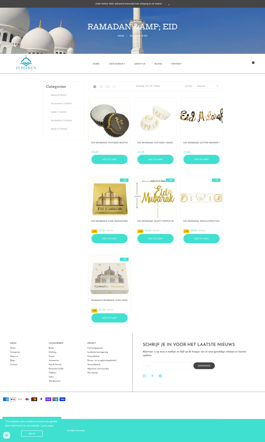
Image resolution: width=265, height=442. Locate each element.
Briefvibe (63, 430)
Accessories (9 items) (61, 103)
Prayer (52, 356)
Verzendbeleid (93, 365)
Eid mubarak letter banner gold (201, 142)
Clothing (52, 352)
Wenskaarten (55, 381)
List (114, 86)
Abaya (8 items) (58, 95)
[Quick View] (98, 105)
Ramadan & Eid (56, 369)
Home (121, 35)
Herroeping (92, 373)
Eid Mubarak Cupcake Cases (155, 142)
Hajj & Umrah (55, 365)
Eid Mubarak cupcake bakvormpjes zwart (109, 142)
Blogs (12, 360)
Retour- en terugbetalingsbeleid (101, 360)
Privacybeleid (93, 356)
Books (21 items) (59, 129)
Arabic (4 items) (58, 112)
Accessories (54, 360)
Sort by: (188, 86)
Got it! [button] (32, 433)
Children (52, 373)
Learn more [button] (47, 425)
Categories (56, 86)
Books (51, 348)
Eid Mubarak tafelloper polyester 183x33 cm (201, 221)
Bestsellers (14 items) (61, 120)
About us (14, 356)
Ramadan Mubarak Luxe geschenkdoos (109, 300)
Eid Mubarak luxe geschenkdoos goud (109, 221)
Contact (13, 365)
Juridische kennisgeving (97, 352)
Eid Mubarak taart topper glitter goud (155, 221)
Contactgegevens (95, 348)
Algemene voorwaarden (98, 369)
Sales (51, 377)
